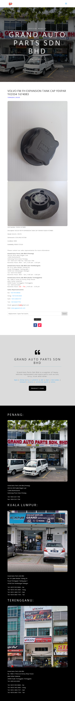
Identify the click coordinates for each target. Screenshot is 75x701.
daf (42, 380)
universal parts (42, 382)
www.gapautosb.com (18, 308)
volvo (53, 382)
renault (23, 382)
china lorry (24, 380)
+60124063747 (16, 299)
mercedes (55, 380)
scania (30, 382)
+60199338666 (15, 293)
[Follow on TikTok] (40, 325)
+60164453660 (17, 296)
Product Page (37, 388)
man (47, 380)
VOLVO (18, 97)
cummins (35, 380)
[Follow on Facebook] (35, 325)
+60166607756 (16, 302)
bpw (16, 380)
